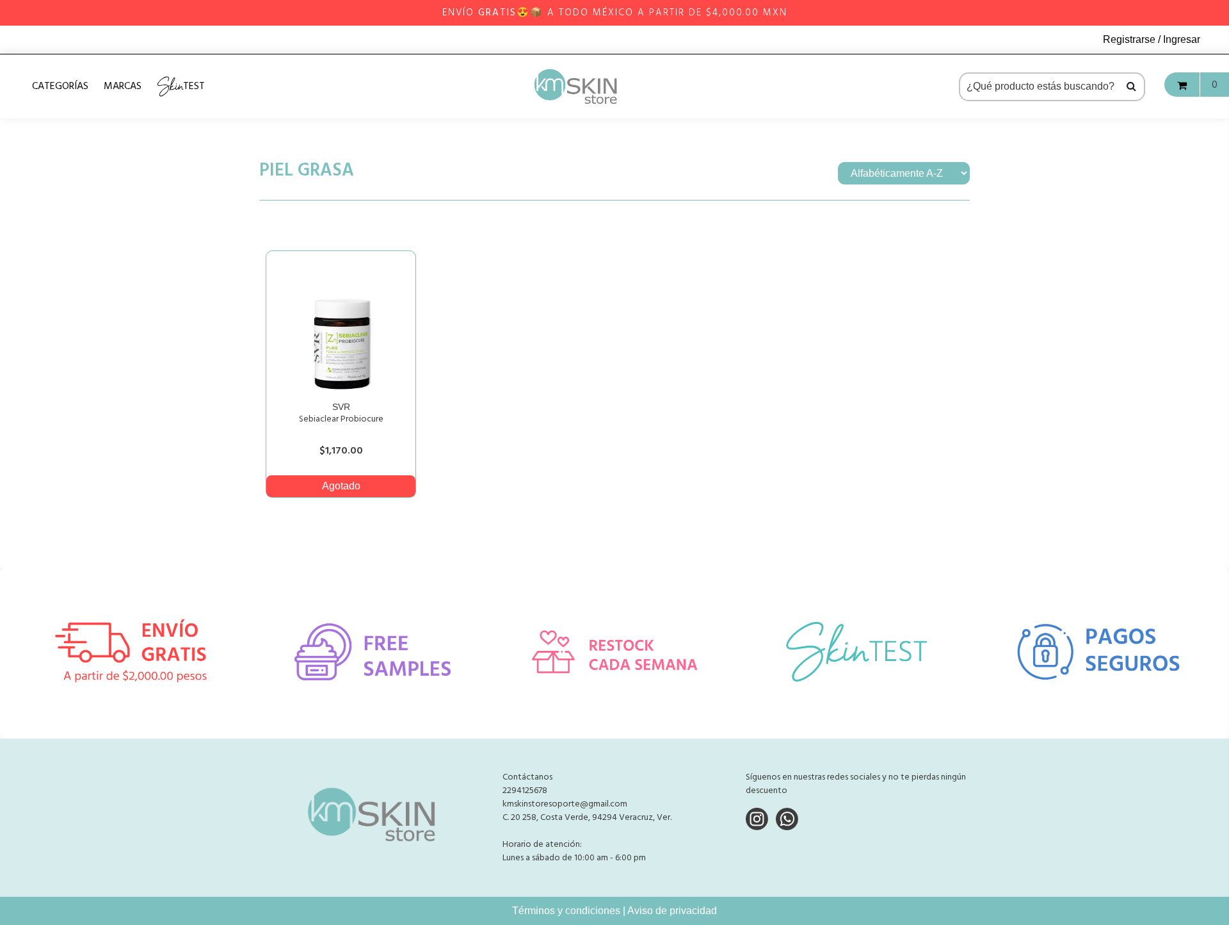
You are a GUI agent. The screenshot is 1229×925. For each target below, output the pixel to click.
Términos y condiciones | (569, 910)
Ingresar (1181, 39)
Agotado (341, 485)
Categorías (60, 86)
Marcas (122, 86)
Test (181, 86)
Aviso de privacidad (672, 910)
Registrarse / (1133, 39)
